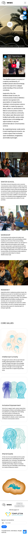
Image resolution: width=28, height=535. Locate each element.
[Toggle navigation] (25, 2)
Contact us (19, 503)
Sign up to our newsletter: (7, 520)
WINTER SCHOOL (9, 24)
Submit (4, 526)
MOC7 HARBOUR (22, 17)
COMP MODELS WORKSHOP (17, 38)
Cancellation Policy (19, 506)
